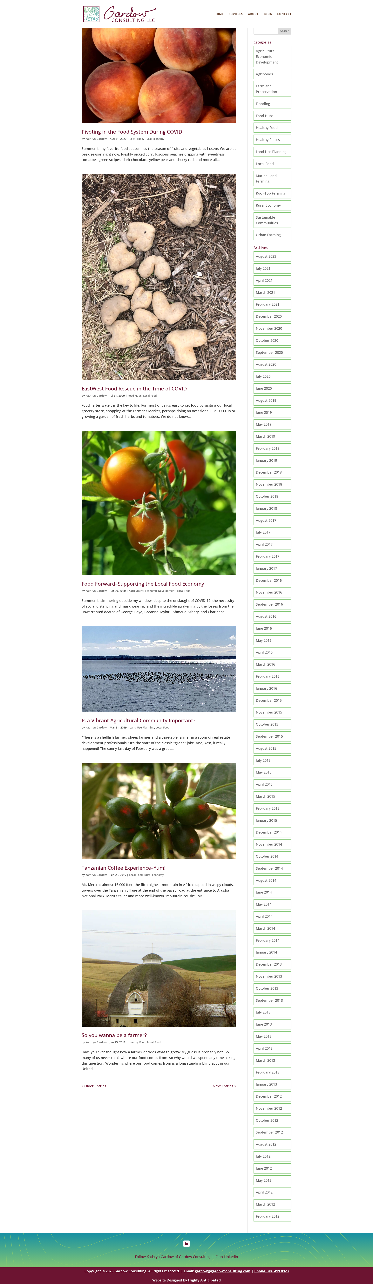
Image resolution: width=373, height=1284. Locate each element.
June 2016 (264, 628)
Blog (268, 14)
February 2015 (267, 808)
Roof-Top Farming (270, 193)
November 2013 (269, 976)
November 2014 (269, 844)
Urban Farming (268, 234)
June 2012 (264, 1168)
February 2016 (267, 676)
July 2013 (263, 1012)
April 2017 (264, 544)
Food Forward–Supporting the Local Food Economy (143, 583)
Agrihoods (264, 74)
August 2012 (266, 1144)
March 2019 (265, 436)
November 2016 (269, 592)
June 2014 (264, 892)
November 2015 (269, 712)
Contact (284, 14)
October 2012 (267, 1120)
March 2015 (265, 796)
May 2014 (263, 904)
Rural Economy (154, 139)
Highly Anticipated (204, 1280)
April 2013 (264, 1048)
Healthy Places (268, 139)
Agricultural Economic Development (152, 591)
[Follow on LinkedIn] (186, 1244)
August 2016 (266, 616)
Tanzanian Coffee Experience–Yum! (124, 867)
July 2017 (263, 532)
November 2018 (269, 484)
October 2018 (267, 496)
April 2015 (264, 784)
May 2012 (263, 1180)
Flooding (263, 103)
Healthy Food (137, 1042)
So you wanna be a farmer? (114, 1035)
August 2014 (266, 880)
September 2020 (269, 352)
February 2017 (267, 556)
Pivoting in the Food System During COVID (132, 131)
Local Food (136, 139)
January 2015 (266, 820)
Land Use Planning (142, 727)
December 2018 (269, 472)
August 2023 (266, 256)
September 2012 (269, 1132)
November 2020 (269, 328)
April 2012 (264, 1192)
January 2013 (266, 1084)
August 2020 (266, 364)
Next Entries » (224, 1086)
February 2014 (267, 940)
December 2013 (269, 964)
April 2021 (264, 280)
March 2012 (265, 1204)
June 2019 (264, 412)
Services (236, 14)
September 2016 (269, 604)
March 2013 (265, 1060)
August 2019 (266, 400)
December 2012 (269, 1096)
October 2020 (267, 340)
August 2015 (266, 748)
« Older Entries (94, 1086)
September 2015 (269, 736)
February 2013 (267, 1072)
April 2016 (264, 652)
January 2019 (266, 460)
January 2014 (266, 952)
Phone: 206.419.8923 (271, 1271)
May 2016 (263, 640)
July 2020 (263, 376)
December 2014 (269, 832)
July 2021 (263, 268)
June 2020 (264, 388)
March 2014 (265, 928)
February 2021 (267, 304)
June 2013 (264, 1024)
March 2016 (265, 664)
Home (219, 14)
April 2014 (264, 916)
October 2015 (267, 724)
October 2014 (267, 856)
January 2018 (266, 508)
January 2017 (266, 568)
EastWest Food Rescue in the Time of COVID (134, 388)
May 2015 (263, 772)
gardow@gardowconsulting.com (222, 1271)
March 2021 (265, 292)
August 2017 (266, 520)
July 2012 (263, 1156)
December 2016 (269, 580)
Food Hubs (135, 395)
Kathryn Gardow (96, 139)
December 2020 (269, 316)
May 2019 (263, 424)
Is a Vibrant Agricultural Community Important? (138, 720)
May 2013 (263, 1036)
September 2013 (269, 1000)
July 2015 (263, 760)
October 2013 (267, 988)
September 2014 (269, 868)
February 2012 (267, 1216)
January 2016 (266, 688)
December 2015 (269, 700)
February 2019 (267, 448)
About (253, 14)
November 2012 (269, 1108)
